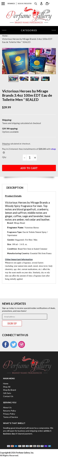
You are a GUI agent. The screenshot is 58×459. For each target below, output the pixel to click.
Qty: (4, 157)
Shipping (6, 143)
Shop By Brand (9, 390)
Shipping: (7, 119)
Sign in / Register (25, 3)
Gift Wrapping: (10, 128)
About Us (7, 407)
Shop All (6, 387)
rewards (11, 3)
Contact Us (8, 396)
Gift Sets (7, 393)
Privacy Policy (9, 414)
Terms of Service (10, 417)
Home (5, 35)
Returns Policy (9, 410)
